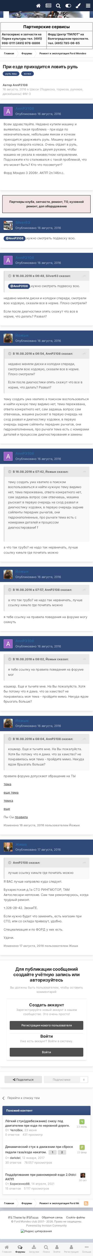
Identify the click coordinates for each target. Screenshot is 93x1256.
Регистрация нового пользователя (46, 1025)
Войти (46, 1052)
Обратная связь (52, 1217)
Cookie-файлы (75, 1217)
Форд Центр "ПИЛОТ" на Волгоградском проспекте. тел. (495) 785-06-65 (68, 38)
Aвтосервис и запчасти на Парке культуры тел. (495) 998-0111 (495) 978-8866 (22, 38)
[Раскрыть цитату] (10, 276)
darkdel (15, 1158)
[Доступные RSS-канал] (86, 1203)
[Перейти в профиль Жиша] (8, 847)
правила (21, 817)
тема (7, 784)
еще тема (11, 792)
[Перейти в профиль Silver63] (8, 225)
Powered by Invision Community (46, 1225)
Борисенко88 (20, 1183)
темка (8, 800)
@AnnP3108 (14, 238)
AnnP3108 (20, 85)
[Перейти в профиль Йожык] (8, 338)
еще (7, 809)
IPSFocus (32, 1217)
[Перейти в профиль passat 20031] (82, 1147)
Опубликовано (38, 114)
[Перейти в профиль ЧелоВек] (81, 1121)
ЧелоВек (16, 1130)
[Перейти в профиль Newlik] (82, 1175)
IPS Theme (15, 1217)
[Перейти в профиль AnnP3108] (8, 111)
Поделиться (24, 1079)
